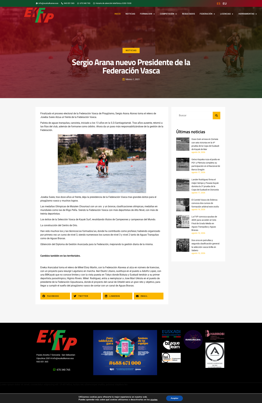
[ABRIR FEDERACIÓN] (214, 14)
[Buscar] (216, 115)
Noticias (131, 50)
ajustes (153, 399)
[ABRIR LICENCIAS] (232, 14)
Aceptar (174, 398)
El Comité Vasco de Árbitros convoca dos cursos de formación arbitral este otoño (205, 203)
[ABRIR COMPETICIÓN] (176, 14)
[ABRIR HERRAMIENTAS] (256, 14)
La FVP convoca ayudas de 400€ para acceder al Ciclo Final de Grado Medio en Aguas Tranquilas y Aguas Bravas (204, 223)
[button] (55, 296)
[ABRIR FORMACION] (154, 14)
